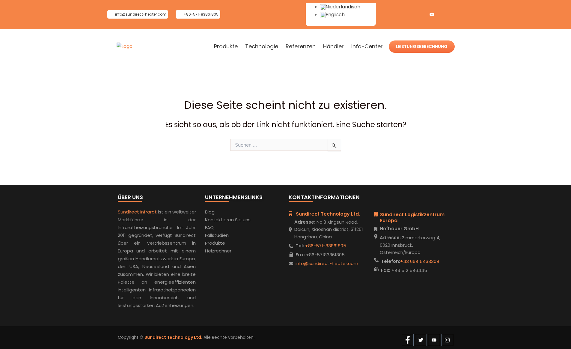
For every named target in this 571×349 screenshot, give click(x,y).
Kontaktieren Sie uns (228, 219)
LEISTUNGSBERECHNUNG (422, 46)
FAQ (209, 227)
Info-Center (367, 46)
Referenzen (301, 46)
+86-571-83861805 (325, 246)
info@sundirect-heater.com (327, 263)
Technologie (261, 46)
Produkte (226, 46)
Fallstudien (217, 235)
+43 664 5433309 (419, 261)
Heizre (212, 251)
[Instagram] (443, 14)
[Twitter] (419, 14)
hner (226, 251)
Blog (210, 212)
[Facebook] (407, 14)
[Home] (124, 46)
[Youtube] (431, 14)
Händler (333, 46)
